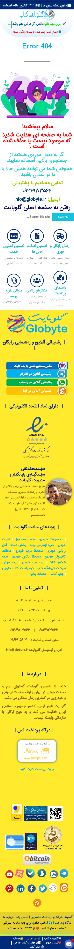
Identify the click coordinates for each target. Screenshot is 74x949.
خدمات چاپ (38, 574)
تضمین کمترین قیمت (13, 249)
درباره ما (8, 917)
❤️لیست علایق (53, 943)
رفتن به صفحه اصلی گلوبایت (37, 208)
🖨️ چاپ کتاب (37, 947)
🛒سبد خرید (33, 939)
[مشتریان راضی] (37, 280)
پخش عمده (18, 545)
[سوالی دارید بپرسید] (14, 280)
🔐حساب (18, 939)
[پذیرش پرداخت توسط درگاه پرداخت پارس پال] (31, 849)
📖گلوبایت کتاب (52, 939)
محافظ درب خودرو (29, 551)
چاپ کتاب (57, 574)
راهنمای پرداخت (60, 290)
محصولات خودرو (51, 539)
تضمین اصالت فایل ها (37, 249)
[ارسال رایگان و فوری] (60, 236)
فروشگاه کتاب (46, 568)
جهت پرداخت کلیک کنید (37, 769)
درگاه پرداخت (62, 922)
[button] (35, 5)
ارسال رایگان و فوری (60, 249)
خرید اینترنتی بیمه (42, 545)
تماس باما (22, 917)
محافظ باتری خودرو (26, 557)
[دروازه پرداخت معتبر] (17, 820)
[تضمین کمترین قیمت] (14, 236)
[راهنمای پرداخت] (60, 277)
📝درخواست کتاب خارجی (27, 943)
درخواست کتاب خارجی (18, 568)
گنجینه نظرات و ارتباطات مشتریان (52, 917)
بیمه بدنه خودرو (33, 562)
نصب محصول (25, 539)
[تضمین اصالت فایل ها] (37, 236)
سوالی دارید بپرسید (13, 293)
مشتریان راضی (37, 290)
